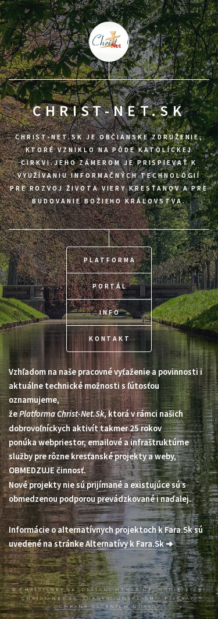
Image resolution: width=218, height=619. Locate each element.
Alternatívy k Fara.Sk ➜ (129, 544)
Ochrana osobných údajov (107, 606)
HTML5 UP (133, 589)
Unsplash (135, 598)
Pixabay (179, 598)
